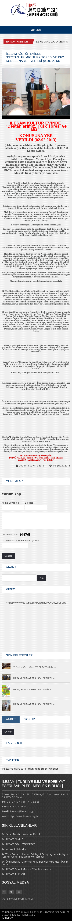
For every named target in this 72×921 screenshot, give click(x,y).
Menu (37, 29)
